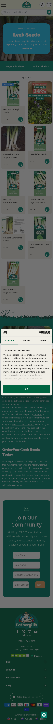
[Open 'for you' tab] (44, 715)
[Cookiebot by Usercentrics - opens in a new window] (38, 332)
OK (26, 389)
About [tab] (43, 340)
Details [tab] (26, 340)
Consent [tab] (9, 340)
